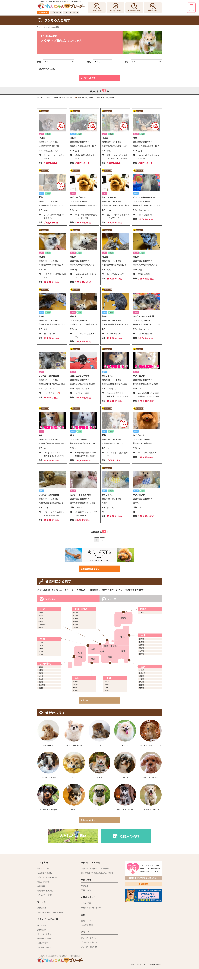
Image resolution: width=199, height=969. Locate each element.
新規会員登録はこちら (90, 568)
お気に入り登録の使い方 (47, 877)
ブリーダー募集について (90, 942)
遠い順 (112, 97)
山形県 (141, 651)
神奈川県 (142, 673)
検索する (84, 700)
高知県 (75, 687)
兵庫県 (40, 615)
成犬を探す (41, 929)
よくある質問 (86, 903)
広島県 (40, 645)
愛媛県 (75, 681)
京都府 (40, 618)
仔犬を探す (41, 925)
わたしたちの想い (44, 881)
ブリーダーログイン (72, 12)
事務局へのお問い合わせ (91, 907)
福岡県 (40, 667)
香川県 (75, 684)
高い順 (91, 97)
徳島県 (75, 690)
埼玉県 (141, 676)
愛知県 (107, 681)
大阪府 (40, 612)
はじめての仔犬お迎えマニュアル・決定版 (97, 872)
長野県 (75, 624)
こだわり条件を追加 (46, 68)
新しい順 (62, 97)
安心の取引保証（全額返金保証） (50, 912)
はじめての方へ (43, 868)
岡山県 (40, 654)
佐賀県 (40, 670)
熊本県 (40, 679)
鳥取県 (40, 651)
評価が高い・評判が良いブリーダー (95, 868)
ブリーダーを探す (44, 934)
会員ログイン (57, 12)
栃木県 (141, 685)
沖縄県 (40, 688)
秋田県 (141, 642)
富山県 (75, 618)
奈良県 (40, 627)
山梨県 (75, 627)
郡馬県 (141, 688)
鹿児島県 (41, 685)
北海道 (141, 612)
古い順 (69, 97)
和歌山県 (41, 624)
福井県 (75, 612)
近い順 (105, 97)
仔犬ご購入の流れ (44, 872)
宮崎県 (40, 682)
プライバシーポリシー (45, 895)
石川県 (75, 615)
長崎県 (40, 673)
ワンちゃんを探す (88, 78)
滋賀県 (40, 621)
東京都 (141, 670)
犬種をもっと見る (88, 820)
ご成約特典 (41, 908)
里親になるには (87, 890)
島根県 (40, 648)
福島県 (141, 654)
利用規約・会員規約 (45, 890)
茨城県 (141, 682)
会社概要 (41, 886)
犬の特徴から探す (44, 947)
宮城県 (141, 648)
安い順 (84, 97)
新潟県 (75, 621)
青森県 (141, 639)
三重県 (107, 687)
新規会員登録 (43, 12)
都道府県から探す (44, 938)
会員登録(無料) (87, 925)
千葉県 (141, 679)
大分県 (40, 676)
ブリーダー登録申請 (89, 946)
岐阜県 (107, 684)
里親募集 (84, 885)
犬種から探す (42, 943)
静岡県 (107, 690)
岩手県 (141, 645)
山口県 (40, 642)
